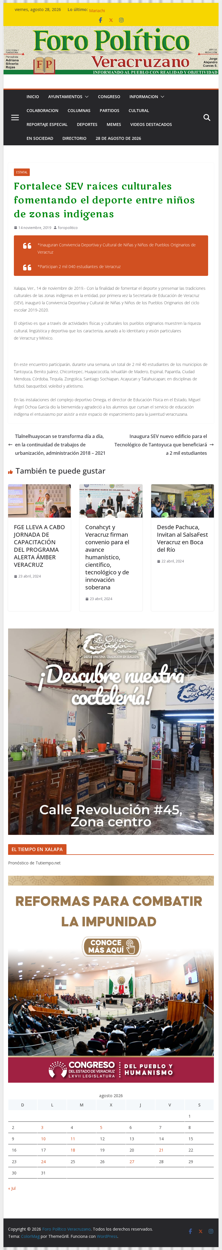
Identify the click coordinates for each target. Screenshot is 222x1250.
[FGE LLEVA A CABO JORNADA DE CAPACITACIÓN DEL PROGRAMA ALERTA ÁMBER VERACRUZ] (39, 488)
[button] (85, 97)
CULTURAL (139, 110)
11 (73, 1138)
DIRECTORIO (74, 138)
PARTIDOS (109, 110)
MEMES (114, 124)
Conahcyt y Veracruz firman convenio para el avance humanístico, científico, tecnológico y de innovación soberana (107, 557)
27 (132, 1161)
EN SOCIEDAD (40, 138)
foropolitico (68, 227)
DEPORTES (87, 124)
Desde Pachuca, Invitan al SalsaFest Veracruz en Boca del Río (182, 538)
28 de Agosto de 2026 (118, 138)
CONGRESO (109, 96)
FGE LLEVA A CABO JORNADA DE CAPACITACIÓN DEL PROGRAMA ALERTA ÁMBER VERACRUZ (39, 546)
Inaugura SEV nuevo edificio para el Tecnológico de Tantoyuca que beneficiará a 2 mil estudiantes (160, 444)
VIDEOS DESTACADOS (151, 124)
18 (73, 1150)
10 (43, 1138)
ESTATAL (21, 172)
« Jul (12, 1188)
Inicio (33, 96)
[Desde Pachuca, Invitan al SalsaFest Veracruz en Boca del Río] (182, 488)
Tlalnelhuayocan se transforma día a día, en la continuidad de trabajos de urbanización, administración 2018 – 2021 (60, 444)
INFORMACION (144, 96)
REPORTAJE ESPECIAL (47, 124)
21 (161, 1150)
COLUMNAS (79, 110)
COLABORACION (42, 110)
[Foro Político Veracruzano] (111, 30)
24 (43, 1161)
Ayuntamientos (65, 96)
